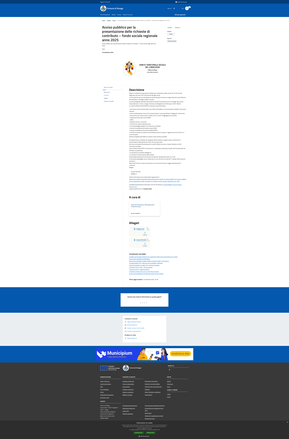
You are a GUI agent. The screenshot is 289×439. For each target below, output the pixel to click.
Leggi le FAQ (126, 411)
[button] (144, 436)
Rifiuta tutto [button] (150, 432)
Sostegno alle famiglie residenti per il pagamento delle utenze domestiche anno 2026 (153, 257)
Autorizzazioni (148, 395)
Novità (109, 20)
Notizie (169, 381)
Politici (102, 392)
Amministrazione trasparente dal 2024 (155, 406)
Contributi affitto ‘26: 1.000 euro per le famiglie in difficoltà (145, 263)
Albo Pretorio (148, 413)
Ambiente (147, 389)
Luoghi (169, 394)
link (159, 429)
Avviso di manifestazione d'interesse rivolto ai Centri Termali (146, 274)
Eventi (168, 397)
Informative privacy (150, 419)
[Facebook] (173, 8)
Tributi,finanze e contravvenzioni (153, 387)
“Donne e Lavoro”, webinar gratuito (139, 269)
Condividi (170, 27)
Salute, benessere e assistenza (152, 392)
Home (103, 20)
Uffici (101, 387)
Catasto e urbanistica (128, 392)
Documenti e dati (104, 398)
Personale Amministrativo (107, 395)
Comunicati (170, 384)
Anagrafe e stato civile (128, 381)
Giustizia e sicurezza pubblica (152, 384)
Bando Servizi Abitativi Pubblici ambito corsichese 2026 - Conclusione (149, 261)
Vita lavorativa (126, 387)
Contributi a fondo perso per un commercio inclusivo (144, 272)
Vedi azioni (177, 27)
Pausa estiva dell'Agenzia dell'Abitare (139, 259)
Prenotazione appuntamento (130, 406)
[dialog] (144, 430)
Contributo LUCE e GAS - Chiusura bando (140, 267)
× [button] (287, 422)
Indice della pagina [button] (108, 87)
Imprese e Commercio (128, 389)
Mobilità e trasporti (127, 395)
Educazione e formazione (151, 381)
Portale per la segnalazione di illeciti (154, 416)
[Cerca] (187, 8)
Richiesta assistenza (128, 414)
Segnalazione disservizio (129, 408)
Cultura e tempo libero (128, 384)
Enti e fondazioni (104, 389)
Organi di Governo (105, 381)
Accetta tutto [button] (138, 432)
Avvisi (114, 20)
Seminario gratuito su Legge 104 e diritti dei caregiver (144, 265)
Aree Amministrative (105, 384)
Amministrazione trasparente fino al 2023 (154, 409)
